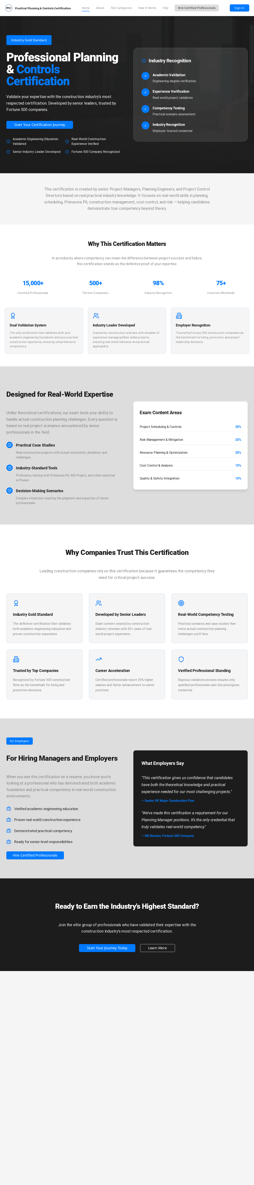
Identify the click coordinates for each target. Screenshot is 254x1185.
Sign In (239, 8)
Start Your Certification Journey (39, 124)
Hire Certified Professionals (197, 8)
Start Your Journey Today (107, 947)
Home (86, 8)
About (100, 8)
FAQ (165, 8)
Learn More (157, 947)
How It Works (147, 8)
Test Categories (121, 8)
